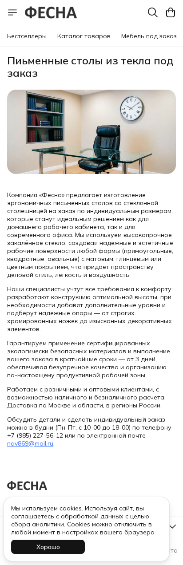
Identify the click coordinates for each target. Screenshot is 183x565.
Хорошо (48, 547)
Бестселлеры (27, 36)
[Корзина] (170, 12)
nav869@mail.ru (30, 443)
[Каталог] (12, 12)
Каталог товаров (84, 36)
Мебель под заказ (149, 36)
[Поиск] (152, 12)
